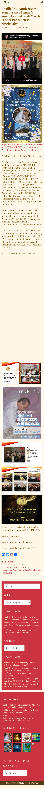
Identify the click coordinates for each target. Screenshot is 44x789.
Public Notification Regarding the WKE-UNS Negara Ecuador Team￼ (20, 618)
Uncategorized (10, 562)
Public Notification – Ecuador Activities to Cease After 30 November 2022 (21, 623)
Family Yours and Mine (13, 564)
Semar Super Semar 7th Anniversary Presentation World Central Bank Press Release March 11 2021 (21, 570)
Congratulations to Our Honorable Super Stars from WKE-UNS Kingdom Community (22, 679)
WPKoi (35, 783)
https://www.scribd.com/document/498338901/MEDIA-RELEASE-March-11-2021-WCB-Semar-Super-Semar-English (22, 147)
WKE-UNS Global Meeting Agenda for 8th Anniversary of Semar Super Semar (21, 685)
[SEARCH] (42, 2)
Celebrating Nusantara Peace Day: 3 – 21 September (20, 674)
